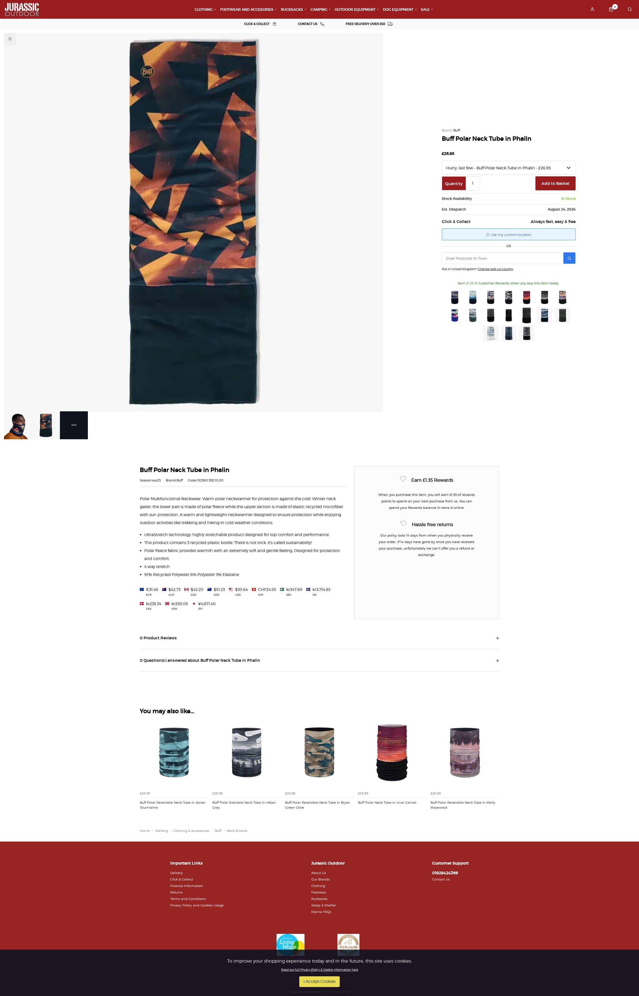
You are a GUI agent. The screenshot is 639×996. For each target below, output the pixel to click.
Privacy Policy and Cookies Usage (197, 905)
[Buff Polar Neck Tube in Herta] (563, 297)
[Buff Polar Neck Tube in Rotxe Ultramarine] (455, 315)
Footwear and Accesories (246, 9)
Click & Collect (181, 879)
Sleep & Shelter (323, 905)
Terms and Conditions (188, 899)
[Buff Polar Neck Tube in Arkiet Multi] (491, 333)
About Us (318, 873)
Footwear (318, 892)
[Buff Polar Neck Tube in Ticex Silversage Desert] (473, 315)
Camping (319, 9)
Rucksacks (292, 9)
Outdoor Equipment (355, 9)
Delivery (176, 873)
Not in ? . (478, 269)
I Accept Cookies (319, 981)
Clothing (204, 9)
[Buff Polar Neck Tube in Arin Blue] (545, 315)
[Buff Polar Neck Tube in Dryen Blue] (473, 297)
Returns (176, 892)
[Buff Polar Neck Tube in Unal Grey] (545, 297)
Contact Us (441, 879)
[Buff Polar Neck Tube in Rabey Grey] (527, 315)
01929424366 (445, 872)
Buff (457, 130)
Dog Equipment (398, 9)
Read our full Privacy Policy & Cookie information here (319, 969)
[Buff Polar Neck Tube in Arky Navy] (455, 297)
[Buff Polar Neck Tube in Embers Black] (509, 315)
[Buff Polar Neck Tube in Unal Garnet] (527, 297)
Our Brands (320, 879)
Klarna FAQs (321, 912)
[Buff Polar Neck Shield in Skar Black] (509, 297)
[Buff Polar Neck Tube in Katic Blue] (509, 333)
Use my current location (510, 234)
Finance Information (186, 886)
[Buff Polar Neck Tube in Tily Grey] (491, 297)
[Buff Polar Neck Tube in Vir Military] (563, 315)
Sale (425, 9)
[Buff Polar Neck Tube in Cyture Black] (491, 315)
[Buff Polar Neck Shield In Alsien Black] (527, 333)
